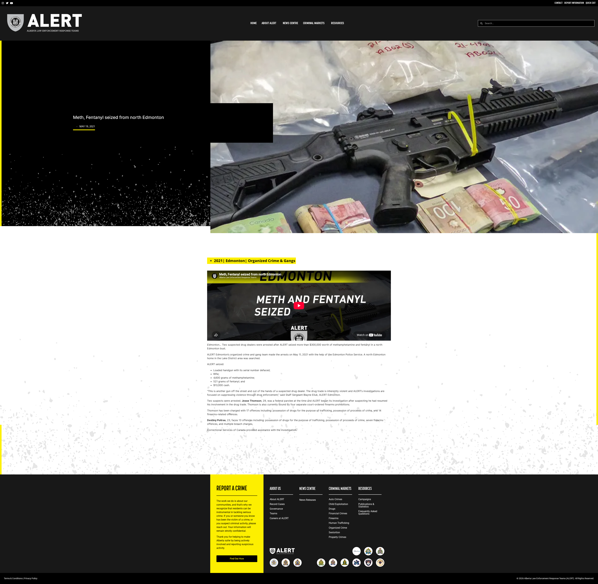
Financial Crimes (338, 513)
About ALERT (277, 499)
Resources (337, 23)
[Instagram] (3, 3)
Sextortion (334, 532)
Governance (276, 508)
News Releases (307, 499)
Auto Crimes (335, 499)
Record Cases (277, 504)
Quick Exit (591, 3)
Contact (558, 3)
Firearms (333, 518)
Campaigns (364, 499)
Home (253, 23)
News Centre (290, 23)
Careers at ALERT (279, 518)
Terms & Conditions (13, 578)
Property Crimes (337, 537)
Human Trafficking (339, 522)
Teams (273, 513)
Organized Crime (338, 527)
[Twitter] (7, 3)
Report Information (574, 3)
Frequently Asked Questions (367, 512)
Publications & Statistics (366, 505)
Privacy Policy (30, 578)
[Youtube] (11, 3)
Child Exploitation (338, 504)
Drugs (332, 508)
